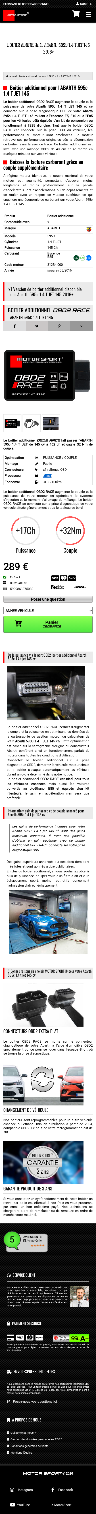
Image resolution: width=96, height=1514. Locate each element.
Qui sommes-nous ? (22, 1432)
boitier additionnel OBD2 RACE (31, 492)
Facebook (65, 1490)
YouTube (23, 1505)
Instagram (24, 1490)
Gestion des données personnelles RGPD (36, 1439)
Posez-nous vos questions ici (35, 1402)
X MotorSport (61, 1505)
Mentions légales (20, 1452)
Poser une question (48, 599)
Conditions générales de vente (28, 1446)
